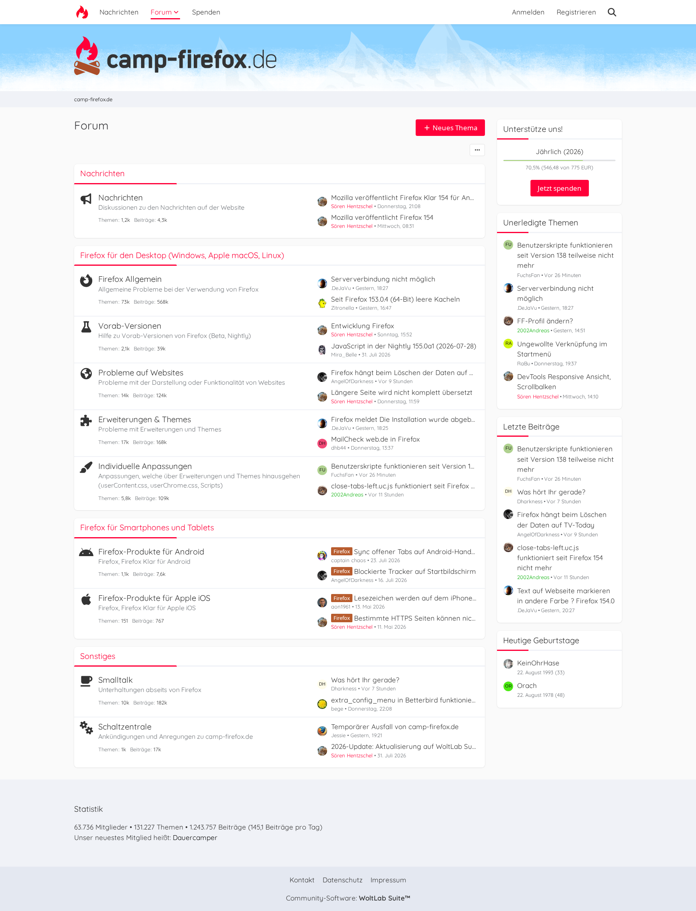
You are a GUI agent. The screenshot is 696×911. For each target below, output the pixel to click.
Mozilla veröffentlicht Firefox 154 (382, 217)
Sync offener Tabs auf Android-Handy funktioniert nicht (415, 551)
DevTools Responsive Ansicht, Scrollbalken (564, 381)
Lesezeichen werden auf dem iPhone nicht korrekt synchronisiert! (415, 598)
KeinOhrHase (538, 663)
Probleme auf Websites (140, 372)
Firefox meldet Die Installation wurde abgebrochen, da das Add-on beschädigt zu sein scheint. (404, 419)
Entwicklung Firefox (362, 325)
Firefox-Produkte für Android (151, 551)
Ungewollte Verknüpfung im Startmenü (562, 349)
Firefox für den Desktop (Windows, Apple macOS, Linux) (182, 255)
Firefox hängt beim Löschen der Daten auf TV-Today (404, 372)
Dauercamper (195, 837)
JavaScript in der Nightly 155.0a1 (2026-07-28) (403, 346)
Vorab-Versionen (130, 326)
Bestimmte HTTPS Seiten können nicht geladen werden (415, 618)
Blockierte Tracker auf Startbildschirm (415, 571)
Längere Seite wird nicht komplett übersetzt (401, 392)
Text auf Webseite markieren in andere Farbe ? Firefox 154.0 (566, 595)
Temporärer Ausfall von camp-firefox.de (395, 726)
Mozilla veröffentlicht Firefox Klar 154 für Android (404, 197)
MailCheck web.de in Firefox (375, 439)
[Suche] (612, 12)
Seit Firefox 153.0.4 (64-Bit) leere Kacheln (395, 299)
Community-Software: (348, 898)
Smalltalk (115, 680)
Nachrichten (102, 173)
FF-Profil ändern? (545, 321)
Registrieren (576, 12)
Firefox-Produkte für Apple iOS (154, 598)
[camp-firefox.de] (348, 55)
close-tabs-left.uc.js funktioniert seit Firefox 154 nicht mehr (404, 486)
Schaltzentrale (124, 726)
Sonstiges (97, 656)
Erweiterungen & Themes (144, 419)
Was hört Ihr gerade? (365, 679)
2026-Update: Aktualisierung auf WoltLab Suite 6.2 (404, 746)
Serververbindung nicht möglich (383, 279)
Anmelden (528, 12)
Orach (527, 685)
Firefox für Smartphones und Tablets (147, 527)
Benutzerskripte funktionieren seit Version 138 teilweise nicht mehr (404, 466)
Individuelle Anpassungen (145, 466)
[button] (477, 150)
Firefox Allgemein (130, 279)
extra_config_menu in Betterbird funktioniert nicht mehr (404, 700)
